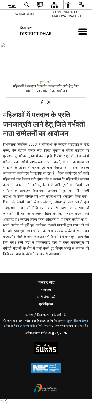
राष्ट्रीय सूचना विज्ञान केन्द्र (73, 321)
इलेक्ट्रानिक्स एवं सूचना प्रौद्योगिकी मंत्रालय (28, 326)
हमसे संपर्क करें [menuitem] (46, 297)
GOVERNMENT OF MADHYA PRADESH (66, 14)
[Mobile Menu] (82, 31)
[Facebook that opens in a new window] (41, 102)
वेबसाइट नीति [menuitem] (46, 282)
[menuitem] (12, 5)
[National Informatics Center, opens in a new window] (46, 369)
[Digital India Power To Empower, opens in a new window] (46, 389)
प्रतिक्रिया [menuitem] (46, 304)
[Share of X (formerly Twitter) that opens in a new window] (48, 102)
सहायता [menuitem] (46, 289)
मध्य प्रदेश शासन (24, 14)
